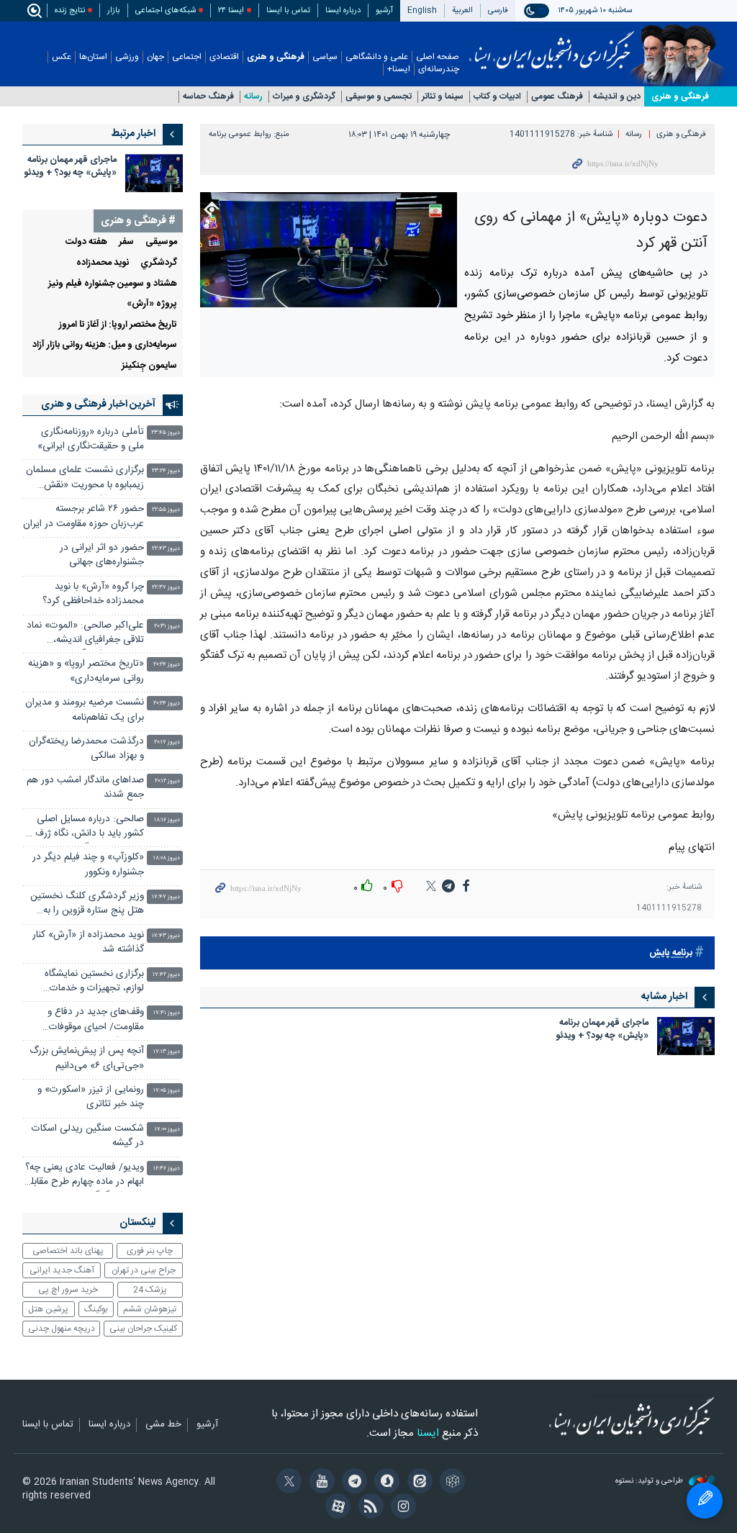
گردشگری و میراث (304, 97)
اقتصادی (224, 57)
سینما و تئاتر (443, 97)
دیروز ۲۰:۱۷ (167, 742)
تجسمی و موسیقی (378, 97)
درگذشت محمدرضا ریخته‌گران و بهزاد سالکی (86, 749)
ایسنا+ (398, 69)
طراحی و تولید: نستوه (650, 1481)
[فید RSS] (368, 1508)
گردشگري (158, 263)
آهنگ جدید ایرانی (62, 1270)
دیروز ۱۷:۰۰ (167, 1129)
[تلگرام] (352, 1482)
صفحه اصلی (437, 57)
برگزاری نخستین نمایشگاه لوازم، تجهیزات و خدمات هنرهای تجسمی (94, 983)
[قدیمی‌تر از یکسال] (686, 1036)
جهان (155, 57)
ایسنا (552, 45)
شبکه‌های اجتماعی (165, 10)
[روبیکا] (450, 1482)
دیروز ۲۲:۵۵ (166, 510)
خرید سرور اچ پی (68, 1290)
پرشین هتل (48, 1309)
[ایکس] (287, 1482)
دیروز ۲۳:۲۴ (166, 471)
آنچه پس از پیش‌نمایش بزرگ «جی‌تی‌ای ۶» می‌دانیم (87, 1058)
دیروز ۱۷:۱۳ (166, 1052)
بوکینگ (96, 1309)
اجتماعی (187, 57)
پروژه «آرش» (152, 304)
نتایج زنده (70, 10)
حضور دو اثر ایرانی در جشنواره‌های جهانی (102, 555)
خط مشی (163, 1425)
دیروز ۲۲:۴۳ (166, 548)
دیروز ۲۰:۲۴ (166, 664)
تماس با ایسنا (288, 10)
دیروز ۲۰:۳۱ (167, 626)
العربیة (462, 10)
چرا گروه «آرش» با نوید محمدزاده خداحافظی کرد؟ (93, 594)
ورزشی (127, 57)
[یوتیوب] (319, 1482)
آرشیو (384, 10)
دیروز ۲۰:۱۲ (167, 781)
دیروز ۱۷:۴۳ (166, 936)
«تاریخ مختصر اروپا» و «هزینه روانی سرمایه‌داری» (86, 671)
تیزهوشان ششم (149, 1309)
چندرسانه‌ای (438, 69)
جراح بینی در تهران (144, 1270)
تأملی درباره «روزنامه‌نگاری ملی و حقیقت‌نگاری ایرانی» (90, 439)
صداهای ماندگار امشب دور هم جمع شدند (85, 787)
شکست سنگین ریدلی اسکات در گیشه (88, 1136)
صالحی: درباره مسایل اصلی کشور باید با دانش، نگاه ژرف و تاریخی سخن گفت (86, 828)
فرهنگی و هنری (275, 57)
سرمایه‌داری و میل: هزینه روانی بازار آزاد (104, 345)
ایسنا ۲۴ (231, 10)
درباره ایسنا (343, 10)
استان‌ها (93, 57)
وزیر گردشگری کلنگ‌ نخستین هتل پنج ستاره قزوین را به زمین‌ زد (87, 905)
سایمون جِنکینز (149, 366)
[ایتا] (417, 1482)
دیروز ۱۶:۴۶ (166, 1168)
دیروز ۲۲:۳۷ (166, 587)
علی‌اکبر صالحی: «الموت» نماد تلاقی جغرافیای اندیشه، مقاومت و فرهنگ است (85, 634)
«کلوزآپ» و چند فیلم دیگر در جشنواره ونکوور (88, 864)
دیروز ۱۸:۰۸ (166, 858)
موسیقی (161, 242)
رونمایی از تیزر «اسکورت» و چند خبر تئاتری (90, 1097)
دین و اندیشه (617, 97)
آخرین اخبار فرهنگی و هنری (98, 404)
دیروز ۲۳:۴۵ (165, 433)
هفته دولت (86, 242)
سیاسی (325, 57)
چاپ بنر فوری (150, 1251)
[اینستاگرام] (401, 1508)
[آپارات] (336, 1508)
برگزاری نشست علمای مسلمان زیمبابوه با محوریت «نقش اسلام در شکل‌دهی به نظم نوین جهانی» (83, 479)
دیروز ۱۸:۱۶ (167, 820)
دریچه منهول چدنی (61, 1328)
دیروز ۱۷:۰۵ (166, 1090)
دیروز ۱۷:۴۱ (166, 1013)
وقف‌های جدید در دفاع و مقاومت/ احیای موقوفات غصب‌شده (96, 1021)
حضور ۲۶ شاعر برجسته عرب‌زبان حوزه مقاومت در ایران (83, 516)
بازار (113, 10)
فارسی (498, 10)
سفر (126, 242)
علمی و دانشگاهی (376, 57)
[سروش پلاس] (384, 1482)
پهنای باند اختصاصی (68, 1251)
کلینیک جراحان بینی (143, 1328)
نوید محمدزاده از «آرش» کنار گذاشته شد (88, 942)
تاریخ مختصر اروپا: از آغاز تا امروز (118, 325)
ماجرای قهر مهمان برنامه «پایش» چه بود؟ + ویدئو (602, 1030)
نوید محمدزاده (102, 263)
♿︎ (705, 1501)
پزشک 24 (150, 1290)
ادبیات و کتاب (497, 97)
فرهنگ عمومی (557, 97)
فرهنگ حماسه (208, 97)
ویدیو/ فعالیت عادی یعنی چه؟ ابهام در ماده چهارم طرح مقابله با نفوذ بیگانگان (84, 1176)
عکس (61, 57)
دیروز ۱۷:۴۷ (166, 897)
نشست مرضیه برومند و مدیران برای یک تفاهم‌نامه (84, 710)
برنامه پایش (670, 953)
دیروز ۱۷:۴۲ (166, 975)
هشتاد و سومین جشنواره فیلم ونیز (112, 283)
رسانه (253, 97)
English (422, 10)
